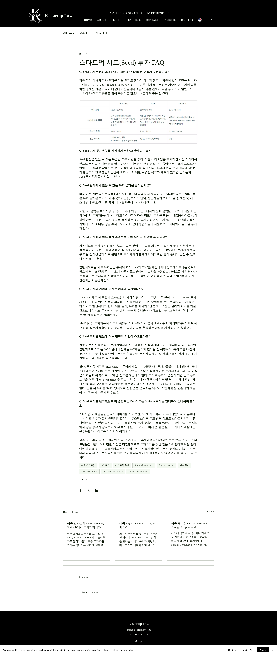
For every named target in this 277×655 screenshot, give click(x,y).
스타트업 (105, 465)
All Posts (68, 33)
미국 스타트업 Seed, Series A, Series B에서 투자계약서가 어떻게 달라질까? (86, 525)
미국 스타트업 (88, 465)
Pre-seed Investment (113, 471)
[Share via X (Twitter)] (88, 490)
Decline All (247, 649)
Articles (84, 33)
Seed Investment (89, 471)
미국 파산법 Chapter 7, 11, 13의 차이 (137, 525)
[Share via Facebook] (80, 490)
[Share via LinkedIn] (96, 490)
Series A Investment (138, 471)
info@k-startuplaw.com (139, 629)
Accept (263, 649)
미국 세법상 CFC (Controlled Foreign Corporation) (189, 525)
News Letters (103, 33)
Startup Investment (143, 465)
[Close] (273, 649)
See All (210, 512)
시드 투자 (184, 465)
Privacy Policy (127, 649)
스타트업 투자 (122, 465)
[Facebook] (136, 641)
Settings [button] (232, 649)
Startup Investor (166, 465)
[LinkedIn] (141, 641)
